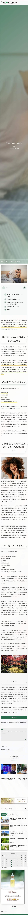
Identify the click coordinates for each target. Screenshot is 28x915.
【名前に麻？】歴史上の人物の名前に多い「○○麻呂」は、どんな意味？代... (18, 833)
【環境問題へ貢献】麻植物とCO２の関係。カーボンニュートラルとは (18, 846)
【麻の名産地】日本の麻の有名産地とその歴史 (18, 839)
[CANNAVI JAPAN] (9, 2)
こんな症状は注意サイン (13, 299)
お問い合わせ (3, 911)
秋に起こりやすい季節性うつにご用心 (15, 295)
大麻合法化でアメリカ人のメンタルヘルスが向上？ (15, 303)
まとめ (8, 309)
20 (10, 863)
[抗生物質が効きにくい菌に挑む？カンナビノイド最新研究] (8, 769)
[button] (24, 287)
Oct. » (5, 867)
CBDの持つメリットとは (13, 307)
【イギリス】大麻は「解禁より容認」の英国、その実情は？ (18, 819)
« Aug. (2, 867)
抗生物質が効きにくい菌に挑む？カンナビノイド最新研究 (8, 779)
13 (10, 861)
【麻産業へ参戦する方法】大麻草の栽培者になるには (18, 826)
